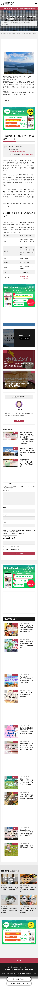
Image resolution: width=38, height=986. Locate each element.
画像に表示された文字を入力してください (13, 533)
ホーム (7, 967)
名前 (4, 507)
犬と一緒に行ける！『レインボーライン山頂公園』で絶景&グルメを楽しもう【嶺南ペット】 (26, 679)
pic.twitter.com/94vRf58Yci (17, 151)
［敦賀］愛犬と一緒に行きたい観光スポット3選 (26, 846)
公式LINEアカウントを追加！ (19, 983)
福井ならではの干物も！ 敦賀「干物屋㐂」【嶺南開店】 (9, 888)
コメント (6, 490)
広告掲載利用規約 (17, 969)
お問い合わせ (29, 969)
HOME (4, 33)
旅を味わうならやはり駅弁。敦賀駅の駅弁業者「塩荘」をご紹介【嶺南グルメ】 (26, 644)
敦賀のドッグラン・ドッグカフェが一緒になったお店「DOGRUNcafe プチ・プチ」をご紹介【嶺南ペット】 (26, 782)
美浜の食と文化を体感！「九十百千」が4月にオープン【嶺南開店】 (27, 451)
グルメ (16, 624)
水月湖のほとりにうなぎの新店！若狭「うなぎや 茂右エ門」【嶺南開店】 (26, 796)
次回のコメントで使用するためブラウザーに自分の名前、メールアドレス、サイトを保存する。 (19, 531)
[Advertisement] (19, 44)
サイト (4, 522)
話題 (16, 726)
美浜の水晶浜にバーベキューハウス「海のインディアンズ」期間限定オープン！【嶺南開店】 (26, 832)
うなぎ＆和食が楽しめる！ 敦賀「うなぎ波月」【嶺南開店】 (28, 889)
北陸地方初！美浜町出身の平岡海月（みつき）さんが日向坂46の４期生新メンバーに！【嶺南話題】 (26, 731)
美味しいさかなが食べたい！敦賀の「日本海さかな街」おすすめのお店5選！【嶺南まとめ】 (26, 628)
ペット (16, 675)
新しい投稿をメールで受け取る (11, 549)
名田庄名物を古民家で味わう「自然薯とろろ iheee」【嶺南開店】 (9, 910)
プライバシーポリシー (26, 967)
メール (5, 515)
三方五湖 (28, 22)
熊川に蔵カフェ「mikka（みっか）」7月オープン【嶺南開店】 (27, 463)
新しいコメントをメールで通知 (11, 546)
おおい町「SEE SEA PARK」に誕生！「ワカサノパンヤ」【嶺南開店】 (28, 910)
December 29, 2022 (27, 154)
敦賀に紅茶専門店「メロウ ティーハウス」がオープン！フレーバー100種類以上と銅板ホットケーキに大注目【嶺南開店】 (27, 438)
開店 (15, 22)
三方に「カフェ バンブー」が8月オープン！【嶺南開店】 (26, 694)
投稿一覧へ (18, 421)
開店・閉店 (20, 22)
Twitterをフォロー (19, 979)
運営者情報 (14, 967)
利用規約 (7, 969)
